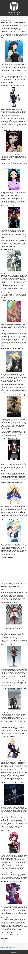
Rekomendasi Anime (6, 936)
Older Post (25, 945)
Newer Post (2, 945)
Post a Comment (4, 940)
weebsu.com (14, 12)
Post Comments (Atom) (11, 947)
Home (14, 945)
